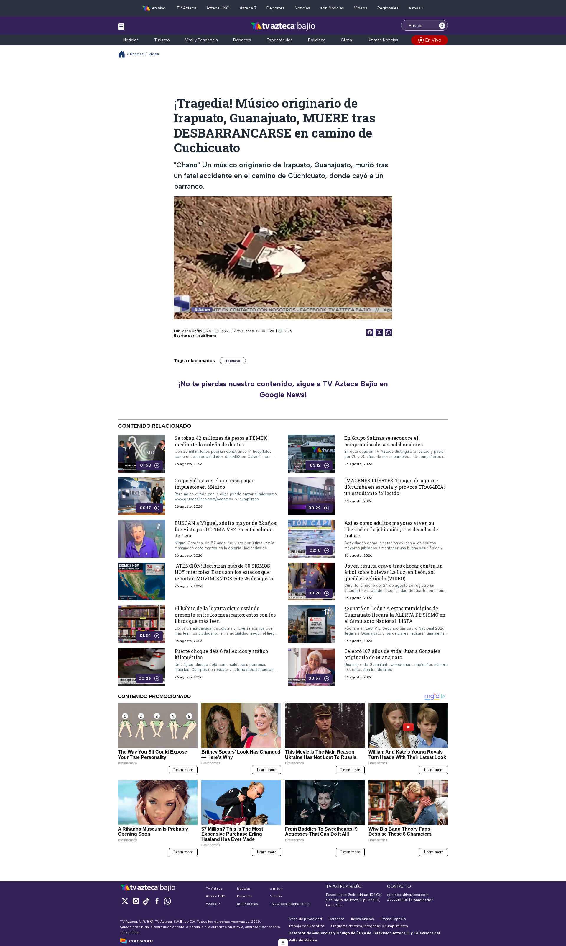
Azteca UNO (218, 8)
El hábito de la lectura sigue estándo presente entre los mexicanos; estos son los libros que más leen (225, 614)
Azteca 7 (248, 8)
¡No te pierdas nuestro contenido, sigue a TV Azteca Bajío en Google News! (283, 389)
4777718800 (397, 900)
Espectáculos (280, 40)
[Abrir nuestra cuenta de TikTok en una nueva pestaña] (146, 901)
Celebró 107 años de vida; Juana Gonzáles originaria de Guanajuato (392, 654)
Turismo (162, 40)
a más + (416, 8)
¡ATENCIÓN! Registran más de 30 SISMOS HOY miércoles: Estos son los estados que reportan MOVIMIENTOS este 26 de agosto (224, 571)
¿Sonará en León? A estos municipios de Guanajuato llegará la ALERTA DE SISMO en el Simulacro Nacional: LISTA (394, 614)
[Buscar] (442, 25)
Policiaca (316, 40)
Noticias (302, 8)
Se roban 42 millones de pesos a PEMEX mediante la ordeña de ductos (221, 441)
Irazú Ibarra (206, 336)
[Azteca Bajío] (283, 26)
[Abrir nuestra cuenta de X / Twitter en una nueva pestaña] (125, 901)
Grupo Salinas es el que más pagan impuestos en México (215, 483)
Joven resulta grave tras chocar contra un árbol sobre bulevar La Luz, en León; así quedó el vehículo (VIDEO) (393, 571)
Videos (360, 8)
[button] (283, 942)
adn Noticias (332, 8)
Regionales (388, 8)
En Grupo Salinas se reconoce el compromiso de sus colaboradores (383, 441)
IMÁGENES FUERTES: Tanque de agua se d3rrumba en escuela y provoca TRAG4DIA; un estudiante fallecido (394, 486)
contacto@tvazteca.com (408, 895)
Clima (346, 40)
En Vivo (433, 40)
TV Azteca (186, 8)
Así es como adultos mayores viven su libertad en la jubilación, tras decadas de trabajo (391, 529)
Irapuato (232, 361)
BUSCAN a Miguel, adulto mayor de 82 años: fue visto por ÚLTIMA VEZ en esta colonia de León (226, 529)
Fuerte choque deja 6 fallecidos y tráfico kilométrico (221, 654)
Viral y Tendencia (201, 40)
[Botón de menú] (121, 26)
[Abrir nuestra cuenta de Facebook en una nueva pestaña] (156, 901)
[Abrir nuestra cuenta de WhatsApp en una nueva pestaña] (167, 901)
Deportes (275, 8)
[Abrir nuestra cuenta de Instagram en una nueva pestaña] (135, 901)
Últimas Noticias (383, 40)
